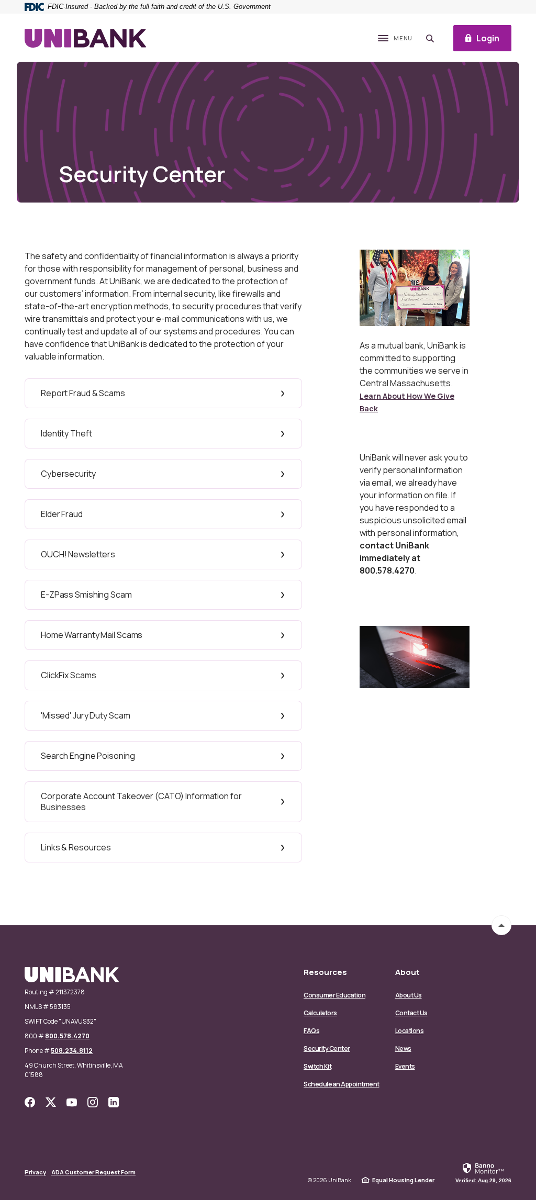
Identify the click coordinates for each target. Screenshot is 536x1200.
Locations (409, 1030)
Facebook (30, 1102)
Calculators (320, 1012)
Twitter (51, 1102)
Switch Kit (317, 1066)
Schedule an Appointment (341, 1084)
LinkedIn (113, 1102)
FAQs (311, 1030)
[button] (163, 393)
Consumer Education (334, 995)
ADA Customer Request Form (93, 1172)
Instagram (92, 1102)
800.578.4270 (67, 1035)
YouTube (71, 1102)
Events (405, 1066)
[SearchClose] (430, 38)
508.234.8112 (72, 1050)
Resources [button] (325, 972)
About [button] (407, 972)
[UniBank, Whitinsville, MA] (85, 38)
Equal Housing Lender (403, 1180)
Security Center (327, 1048)
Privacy (35, 1172)
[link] (483, 1172)
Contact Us (411, 1012)
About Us (408, 995)
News (403, 1048)
